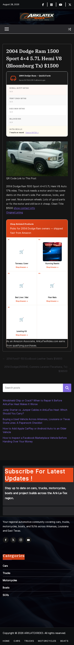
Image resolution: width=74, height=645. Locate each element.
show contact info (24, 208)
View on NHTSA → (32, 132)
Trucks (6, 573)
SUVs (6, 594)
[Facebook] (45, 4)
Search (67, 387)
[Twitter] (69, 4)
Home (6, 640)
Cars (5, 565)
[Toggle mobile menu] (7, 29)
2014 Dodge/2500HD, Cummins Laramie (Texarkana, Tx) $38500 (35, 369)
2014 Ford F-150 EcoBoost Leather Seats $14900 (34, 358)
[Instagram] (53, 4)
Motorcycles (10, 580)
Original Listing (14, 212)
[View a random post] (69, 29)
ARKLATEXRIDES (33, 633)
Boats (6, 587)
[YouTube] (28, 540)
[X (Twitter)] (13, 540)
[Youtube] (62, 4)
